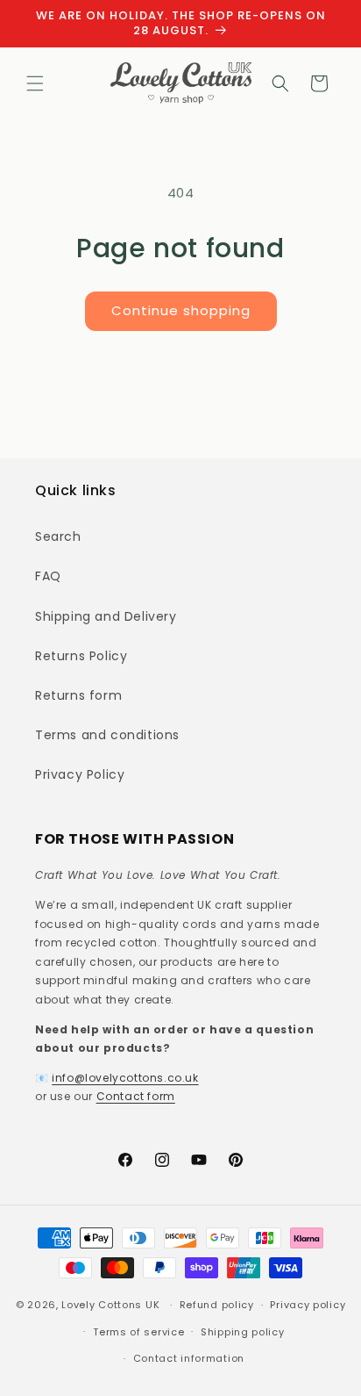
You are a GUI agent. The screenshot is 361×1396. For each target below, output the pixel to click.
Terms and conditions (107, 735)
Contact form (135, 1096)
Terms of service (138, 1332)
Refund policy (217, 1305)
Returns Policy (81, 656)
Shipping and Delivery (106, 616)
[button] (35, 83)
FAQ (48, 576)
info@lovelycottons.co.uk (125, 1077)
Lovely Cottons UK (110, 1305)
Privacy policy (307, 1305)
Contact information (188, 1358)
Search (58, 536)
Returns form (78, 695)
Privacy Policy (79, 774)
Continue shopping (181, 310)
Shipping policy (243, 1332)
